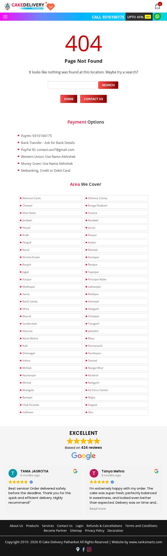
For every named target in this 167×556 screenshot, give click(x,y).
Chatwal (27, 205)
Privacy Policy (94, 530)
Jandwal (27, 220)
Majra (91, 397)
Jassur (91, 227)
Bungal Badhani (97, 205)
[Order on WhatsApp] (158, 16)
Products (32, 526)
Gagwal (92, 405)
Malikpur (93, 294)
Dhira (25, 309)
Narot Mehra (30, 338)
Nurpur (92, 235)
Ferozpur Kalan (97, 279)
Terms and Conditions (141, 526)
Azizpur (27, 279)
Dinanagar (28, 353)
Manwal (93, 250)
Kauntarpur (29, 375)
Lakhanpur (94, 287)
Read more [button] (98, 509)
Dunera (92, 213)
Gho (90, 412)
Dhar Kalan (29, 213)
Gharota (27, 331)
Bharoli (26, 316)
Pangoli (26, 242)
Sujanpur (93, 272)
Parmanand (95, 346)
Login (80, 526)
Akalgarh (93, 309)
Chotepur (93, 316)
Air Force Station (98, 390)
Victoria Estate (31, 257)
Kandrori (93, 375)
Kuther (92, 242)
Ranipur (92, 264)
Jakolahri (93, 331)
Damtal (92, 360)
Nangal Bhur (95, 368)
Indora (26, 360)
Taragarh (93, 323)
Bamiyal (27, 397)
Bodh (25, 235)
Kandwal (93, 220)
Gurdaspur (94, 353)
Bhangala (28, 390)
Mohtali (27, 368)
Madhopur (28, 287)
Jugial (25, 272)
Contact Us (93, 99)
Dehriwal (93, 301)
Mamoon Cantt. (31, 198)
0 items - (160, 4)
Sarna (26, 294)
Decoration (115, 530)
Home (68, 99)
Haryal (26, 227)
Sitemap (76, 530)
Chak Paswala (30, 405)
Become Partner (55, 530)
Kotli (25, 346)
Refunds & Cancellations (104, 526)
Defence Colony (97, 198)
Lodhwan (27, 412)
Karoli (25, 250)
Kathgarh (93, 382)
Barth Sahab (29, 301)
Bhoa (91, 338)
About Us (16, 526)
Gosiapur (93, 257)
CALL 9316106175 (108, 17)
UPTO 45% (138, 17)
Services (48, 526)
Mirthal (26, 382)
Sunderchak (29, 323)
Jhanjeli (26, 264)
